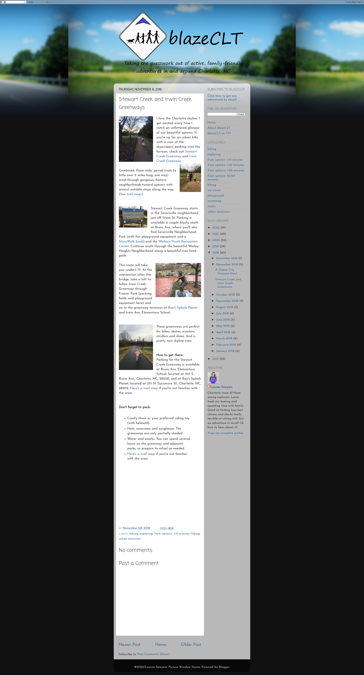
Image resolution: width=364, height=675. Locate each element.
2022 (216, 227)
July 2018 (223, 313)
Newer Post (129, 645)
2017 (216, 358)
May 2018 (223, 326)
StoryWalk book (131, 241)
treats (212, 206)
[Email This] (161, 528)
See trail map (130, 194)
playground (216, 195)
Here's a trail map (144, 388)
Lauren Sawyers (221, 387)
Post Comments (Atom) (153, 654)
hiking (195, 533)
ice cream (214, 190)
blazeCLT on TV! (219, 133)
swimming (214, 200)
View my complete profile (225, 433)
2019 (216, 246)
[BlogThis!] (164, 528)
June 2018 (223, 319)
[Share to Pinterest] (172, 528)
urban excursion (130, 538)
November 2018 (227, 264)
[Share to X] (167, 528)
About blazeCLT (219, 127)
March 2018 (224, 338)
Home (160, 645)
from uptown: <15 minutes (172, 533)
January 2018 (225, 351)
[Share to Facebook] (169, 528)
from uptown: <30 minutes (226, 165)
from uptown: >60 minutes (226, 170)
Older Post (191, 645)
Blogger (224, 667)
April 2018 (223, 332)
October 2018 (226, 294)
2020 (216, 240)
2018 (216, 252)
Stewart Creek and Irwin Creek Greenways (228, 283)
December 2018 (227, 258)
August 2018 (225, 307)
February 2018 (226, 344)
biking (134, 533)
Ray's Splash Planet (182, 307)
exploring (146, 533)
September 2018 (227, 301)
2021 (216, 233)
